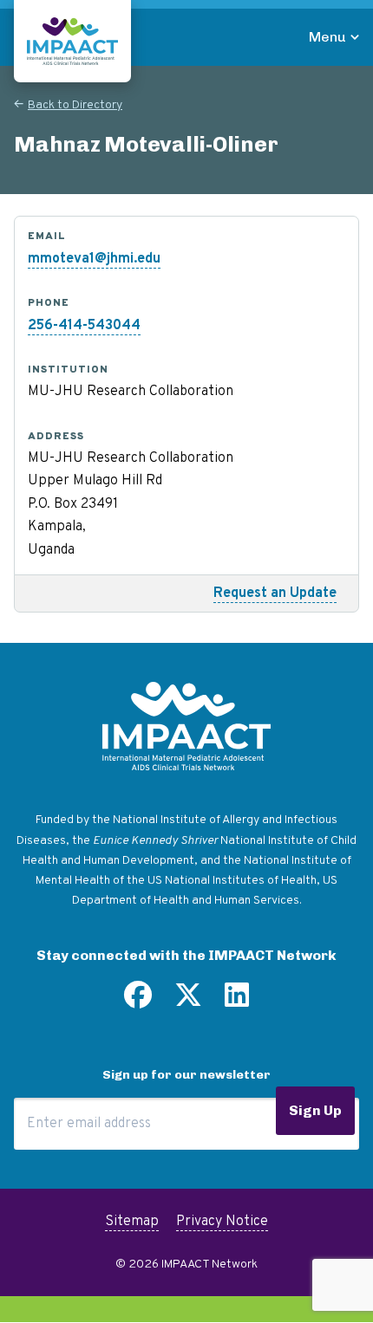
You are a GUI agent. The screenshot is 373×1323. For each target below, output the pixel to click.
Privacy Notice (222, 1221)
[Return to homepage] (72, 41)
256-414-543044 (84, 325)
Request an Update (275, 593)
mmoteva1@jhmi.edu (94, 259)
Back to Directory (75, 105)
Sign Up (315, 1110)
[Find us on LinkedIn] (237, 1001)
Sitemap (132, 1221)
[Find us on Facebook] (138, 1001)
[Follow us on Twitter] (188, 1001)
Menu (327, 37)
